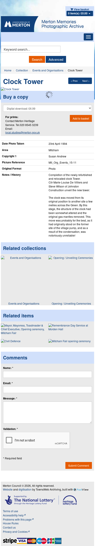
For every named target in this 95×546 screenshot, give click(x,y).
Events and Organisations (47, 70)
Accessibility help (13, 515)
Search (37, 59)
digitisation (25, 489)
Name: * (8, 368)
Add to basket (81, 118)
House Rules (11, 523)
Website (8, 489)
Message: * (10, 398)
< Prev (74, 80)
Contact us (9, 527)
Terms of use (10, 511)
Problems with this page (17, 519)
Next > (85, 80)
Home (7, 70)
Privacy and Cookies (15, 531)
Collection (22, 70)
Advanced (56, 59)
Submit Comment (78, 465)
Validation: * (10, 429)
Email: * (8, 383)
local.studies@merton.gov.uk (22, 132)
